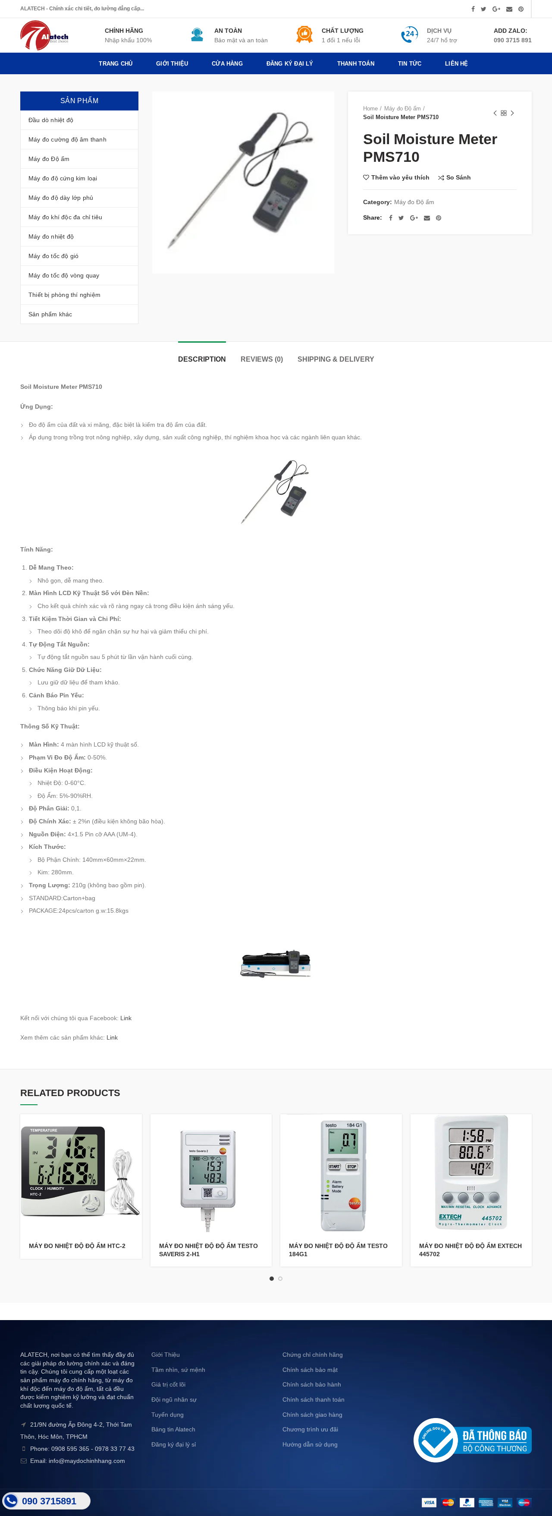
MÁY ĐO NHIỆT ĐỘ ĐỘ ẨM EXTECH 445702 (470, 1249)
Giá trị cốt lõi (168, 1384)
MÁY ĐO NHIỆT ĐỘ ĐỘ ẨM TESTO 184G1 (338, 1249)
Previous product (495, 113)
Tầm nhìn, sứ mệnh (178, 1369)
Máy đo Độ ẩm (402, 108)
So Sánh (458, 177)
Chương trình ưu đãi (310, 1429)
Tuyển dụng (167, 1414)
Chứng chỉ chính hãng (312, 1354)
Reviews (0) (262, 359)
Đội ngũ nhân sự (174, 1399)
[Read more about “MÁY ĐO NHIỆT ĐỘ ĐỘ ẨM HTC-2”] (135, 1128)
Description (202, 359)
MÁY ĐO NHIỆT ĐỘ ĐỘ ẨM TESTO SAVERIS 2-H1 (208, 1249)
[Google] (496, 9)
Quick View (135, 1147)
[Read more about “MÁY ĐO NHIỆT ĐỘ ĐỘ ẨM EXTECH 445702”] (525, 1128)
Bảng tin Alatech (173, 1429)
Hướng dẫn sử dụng (310, 1444)
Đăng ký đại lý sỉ (173, 1444)
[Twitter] (483, 9)
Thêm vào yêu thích (400, 177)
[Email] (509, 9)
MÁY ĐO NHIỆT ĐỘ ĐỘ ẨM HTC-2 (77, 1245)
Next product (512, 113)
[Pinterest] (521, 9)
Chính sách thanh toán (313, 1399)
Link (126, 1018)
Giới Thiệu (165, 1354)
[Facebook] (473, 9)
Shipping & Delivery (336, 359)
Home (370, 108)
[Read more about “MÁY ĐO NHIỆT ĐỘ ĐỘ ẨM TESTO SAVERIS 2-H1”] (265, 1128)
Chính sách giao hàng (312, 1414)
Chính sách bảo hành (311, 1384)
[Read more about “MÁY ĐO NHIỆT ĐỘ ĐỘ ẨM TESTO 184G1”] (395, 1128)
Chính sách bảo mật (310, 1369)
